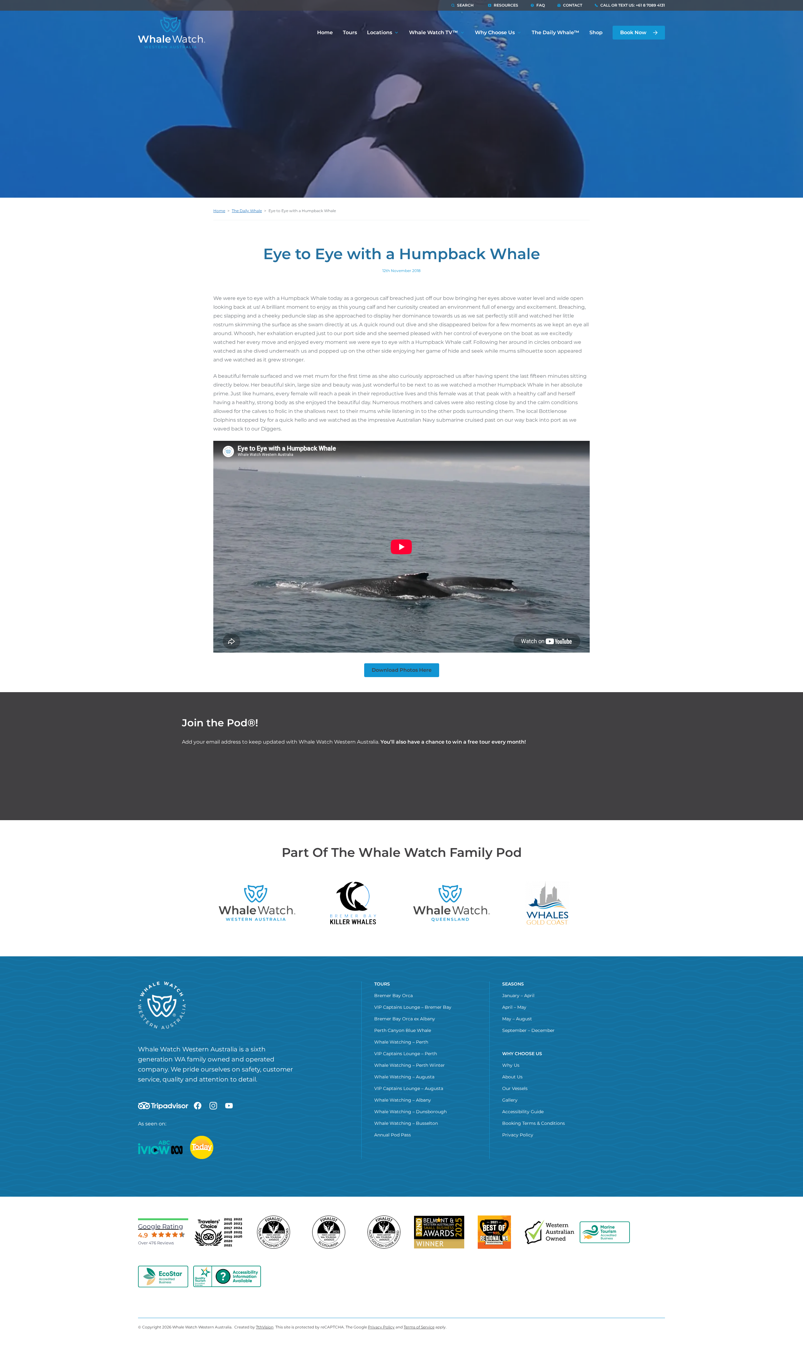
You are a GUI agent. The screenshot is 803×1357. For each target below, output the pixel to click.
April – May (514, 1007)
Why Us (510, 1065)
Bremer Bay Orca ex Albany (404, 1019)
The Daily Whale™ (555, 32)
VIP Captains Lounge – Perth (405, 1053)
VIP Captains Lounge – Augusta (408, 1088)
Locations (379, 32)
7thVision (265, 1327)
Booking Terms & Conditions (533, 1123)
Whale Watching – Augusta (404, 1077)
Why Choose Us (495, 32)
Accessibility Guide (523, 1111)
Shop (596, 32)
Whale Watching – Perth (401, 1042)
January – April (518, 995)
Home (325, 32)
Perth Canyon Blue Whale (402, 1030)
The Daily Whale (247, 210)
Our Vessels (515, 1088)
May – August (517, 1019)
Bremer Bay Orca (393, 995)
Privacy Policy (517, 1135)
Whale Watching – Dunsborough (410, 1111)
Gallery (510, 1100)
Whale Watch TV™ (433, 32)
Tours (350, 32)
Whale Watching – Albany (402, 1100)
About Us (512, 1077)
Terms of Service (419, 1327)
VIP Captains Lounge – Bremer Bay (412, 1007)
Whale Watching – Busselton (406, 1123)
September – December (528, 1030)
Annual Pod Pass (392, 1135)
